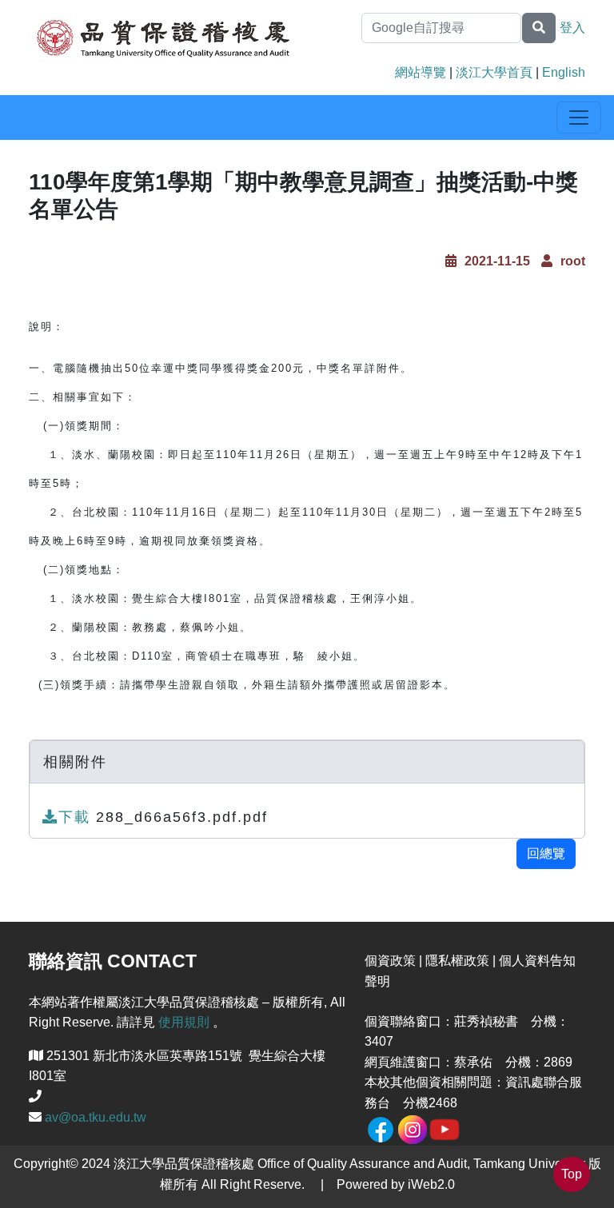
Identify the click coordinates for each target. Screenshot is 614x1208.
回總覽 (546, 853)
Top (571, 1174)
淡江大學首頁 (494, 72)
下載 (77, 817)
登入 (572, 27)
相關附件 (75, 762)
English (563, 72)
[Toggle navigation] (578, 118)
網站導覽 (420, 72)
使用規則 (183, 1022)
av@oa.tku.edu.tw (95, 1117)
